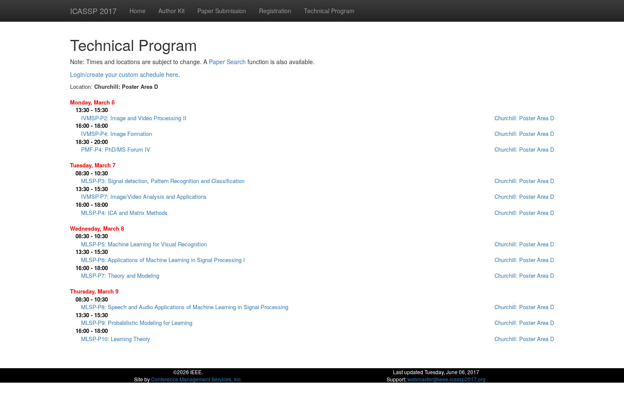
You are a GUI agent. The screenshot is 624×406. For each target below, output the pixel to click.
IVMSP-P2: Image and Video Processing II (133, 118)
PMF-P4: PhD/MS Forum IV (115, 149)
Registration (275, 10)
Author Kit (171, 10)
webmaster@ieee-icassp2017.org (447, 379)
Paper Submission (221, 10)
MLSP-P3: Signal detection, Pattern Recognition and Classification (163, 181)
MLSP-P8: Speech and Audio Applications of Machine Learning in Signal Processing (184, 307)
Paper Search (227, 61)
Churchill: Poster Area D (524, 118)
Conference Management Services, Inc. (196, 379)
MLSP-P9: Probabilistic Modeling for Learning (136, 323)
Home (137, 10)
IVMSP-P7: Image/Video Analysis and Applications (144, 196)
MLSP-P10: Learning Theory (115, 339)
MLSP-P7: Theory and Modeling (120, 275)
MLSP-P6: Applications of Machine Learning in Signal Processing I (163, 260)
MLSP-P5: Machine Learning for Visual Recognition (144, 244)
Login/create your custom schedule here (124, 74)
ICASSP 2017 (93, 10)
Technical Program (329, 10)
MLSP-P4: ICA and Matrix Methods (124, 213)
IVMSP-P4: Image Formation (116, 134)
